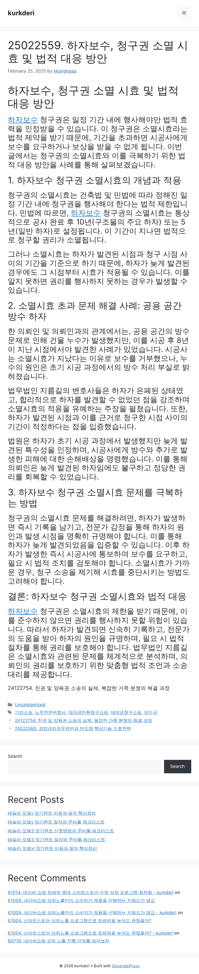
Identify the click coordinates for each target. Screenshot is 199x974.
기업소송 (23, 712)
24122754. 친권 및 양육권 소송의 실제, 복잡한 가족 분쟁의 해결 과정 (89, 688)
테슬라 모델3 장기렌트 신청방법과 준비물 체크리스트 (61, 830)
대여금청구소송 (126, 712)
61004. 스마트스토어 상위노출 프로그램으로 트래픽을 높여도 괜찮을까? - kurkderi (90, 933)
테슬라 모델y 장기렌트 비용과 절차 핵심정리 (52, 813)
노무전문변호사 (50, 712)
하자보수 (23, 119)
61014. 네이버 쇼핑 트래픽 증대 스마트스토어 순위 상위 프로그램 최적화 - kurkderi (91, 892)
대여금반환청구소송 (88, 712)
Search (15, 756)
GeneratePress (126, 965)
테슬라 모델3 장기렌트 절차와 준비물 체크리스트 (56, 839)
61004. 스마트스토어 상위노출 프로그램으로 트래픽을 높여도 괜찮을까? (79, 920)
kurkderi (21, 13)
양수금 (150, 712)
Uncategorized (30, 704)
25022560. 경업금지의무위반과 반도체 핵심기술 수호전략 (73, 728)
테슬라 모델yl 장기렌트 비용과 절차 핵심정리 (52, 848)
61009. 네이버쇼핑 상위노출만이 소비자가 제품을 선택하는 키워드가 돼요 (81, 900)
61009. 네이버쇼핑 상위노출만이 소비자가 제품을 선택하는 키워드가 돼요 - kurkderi (92, 912)
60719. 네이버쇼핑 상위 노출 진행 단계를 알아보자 (58, 940)
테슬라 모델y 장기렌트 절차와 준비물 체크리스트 (56, 822)
